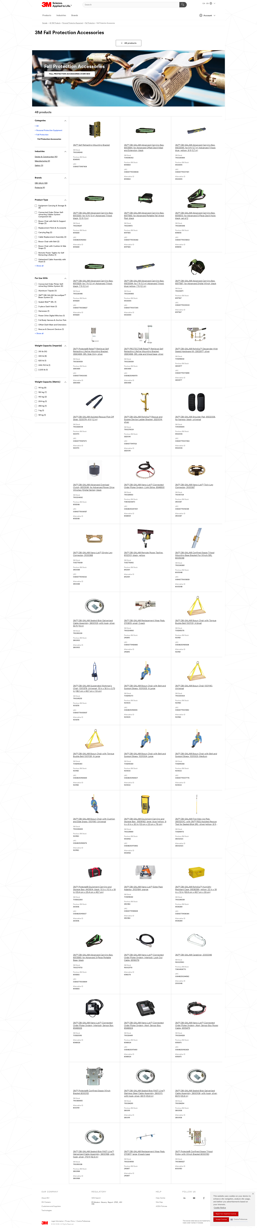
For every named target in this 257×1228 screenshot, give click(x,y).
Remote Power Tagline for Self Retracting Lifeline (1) (51, 254)
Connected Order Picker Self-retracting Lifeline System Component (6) (51, 214)
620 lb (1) (42, 361)
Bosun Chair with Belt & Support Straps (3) (52, 222)
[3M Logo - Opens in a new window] (57, 4)
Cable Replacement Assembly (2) (52, 237)
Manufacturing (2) (42, 161)
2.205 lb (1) (43, 370)
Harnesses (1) (43, 311)
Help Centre (160, 1198)
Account (207, 16)
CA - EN (206, 3)
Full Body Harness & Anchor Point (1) (53, 320)
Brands (74, 15)
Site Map (159, 1202)
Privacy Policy (70, 1221)
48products (130, 43)
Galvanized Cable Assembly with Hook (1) (52, 261)
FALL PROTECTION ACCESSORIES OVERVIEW (69, 74)
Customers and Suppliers (51, 1206)
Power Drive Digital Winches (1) (51, 316)
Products (46, 15)
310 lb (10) (42, 352)
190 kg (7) (42, 392)
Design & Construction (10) (46, 157)
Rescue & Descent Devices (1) (51, 329)
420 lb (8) (42, 356)
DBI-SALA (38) (41, 183)
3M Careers (46, 1202)
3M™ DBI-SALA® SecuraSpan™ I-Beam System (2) (53, 296)
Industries (61, 15)
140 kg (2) (42, 397)
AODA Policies (161, 1206)
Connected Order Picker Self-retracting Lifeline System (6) (51, 285)
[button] (239, 1219)
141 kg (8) (42, 388)
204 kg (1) (42, 401)
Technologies (46, 1210)
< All (36, 126)
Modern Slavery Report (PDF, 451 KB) (107, 1203)
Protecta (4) (40, 188)
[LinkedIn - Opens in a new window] (184, 1198)
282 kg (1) (42, 406)
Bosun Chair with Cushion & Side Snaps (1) (52, 247)
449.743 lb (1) (44, 365)
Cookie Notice (220, 1208)
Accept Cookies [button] (221, 1219)
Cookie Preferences (83, 1221)
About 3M (45, 1198)
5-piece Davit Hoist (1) (47, 307)
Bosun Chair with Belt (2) (48, 242)
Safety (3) (39, 166)
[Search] (183, 4)
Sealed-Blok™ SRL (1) (47, 302)
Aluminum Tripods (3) (47, 291)
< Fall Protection (41, 135)
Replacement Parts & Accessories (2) (54, 228)
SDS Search (96, 1198)
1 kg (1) (41, 411)
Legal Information (57, 1221)
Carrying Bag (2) (45, 233)
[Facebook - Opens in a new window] (204, 1198)
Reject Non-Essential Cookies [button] (226, 1214)
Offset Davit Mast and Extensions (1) (53, 325)
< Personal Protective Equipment (48, 131)
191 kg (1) (42, 415)
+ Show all (39, 266)
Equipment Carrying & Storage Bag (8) (53, 207)
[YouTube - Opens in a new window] (194, 1198)
